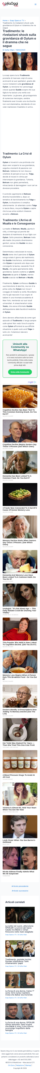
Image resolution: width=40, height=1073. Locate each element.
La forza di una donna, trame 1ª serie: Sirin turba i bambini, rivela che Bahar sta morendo (19, 1020)
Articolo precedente (20, 913)
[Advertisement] (20, 158)
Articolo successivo (20, 918)
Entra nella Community (20, 399)
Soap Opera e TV (10, 962)
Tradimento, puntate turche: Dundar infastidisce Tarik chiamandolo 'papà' (18, 989)
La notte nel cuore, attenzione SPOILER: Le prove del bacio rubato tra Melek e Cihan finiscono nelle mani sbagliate (19, 956)
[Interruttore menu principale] (35, 4)
